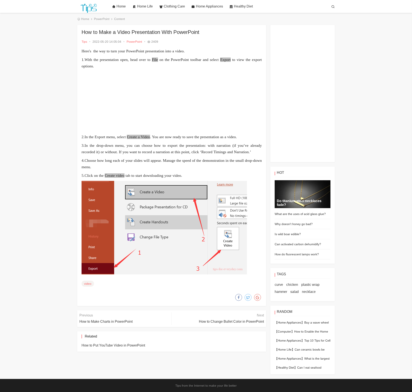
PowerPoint (101, 19)
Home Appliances (209, 6)
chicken (292, 284)
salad (294, 292)
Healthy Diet (243, 6)
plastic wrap (310, 284)
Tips (84, 41)
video (87, 283)
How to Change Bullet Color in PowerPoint (231, 321)
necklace (309, 292)
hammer (281, 292)
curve (279, 284)
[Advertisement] (172, 101)
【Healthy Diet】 (286, 367)
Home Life (145, 6)
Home (121, 6)
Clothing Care (174, 6)
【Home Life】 (285, 349)
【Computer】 (284, 331)
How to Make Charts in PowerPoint (106, 321)
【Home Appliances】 (289, 322)
